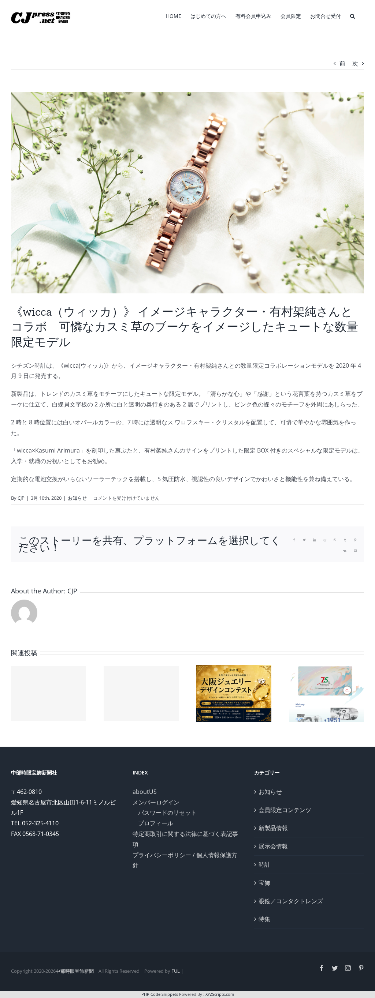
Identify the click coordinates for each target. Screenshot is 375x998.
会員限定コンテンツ (285, 810)
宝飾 (264, 883)
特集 (264, 919)
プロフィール (155, 823)
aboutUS (145, 792)
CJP (21, 498)
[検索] (352, 15)
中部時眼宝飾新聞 (75, 971)
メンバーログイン (156, 802)
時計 (264, 864)
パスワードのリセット (167, 812)
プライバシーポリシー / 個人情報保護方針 (185, 860)
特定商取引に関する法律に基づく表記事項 (185, 839)
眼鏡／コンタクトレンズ (291, 901)
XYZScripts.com (219, 994)
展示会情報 (273, 846)
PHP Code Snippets (159, 994)
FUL (175, 971)
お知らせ (77, 498)
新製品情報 (273, 828)
